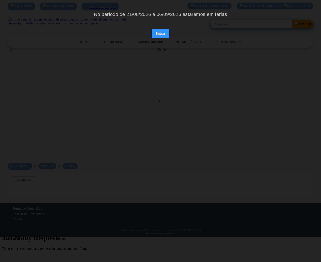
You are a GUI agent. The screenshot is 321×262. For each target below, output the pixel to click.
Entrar (160, 33)
